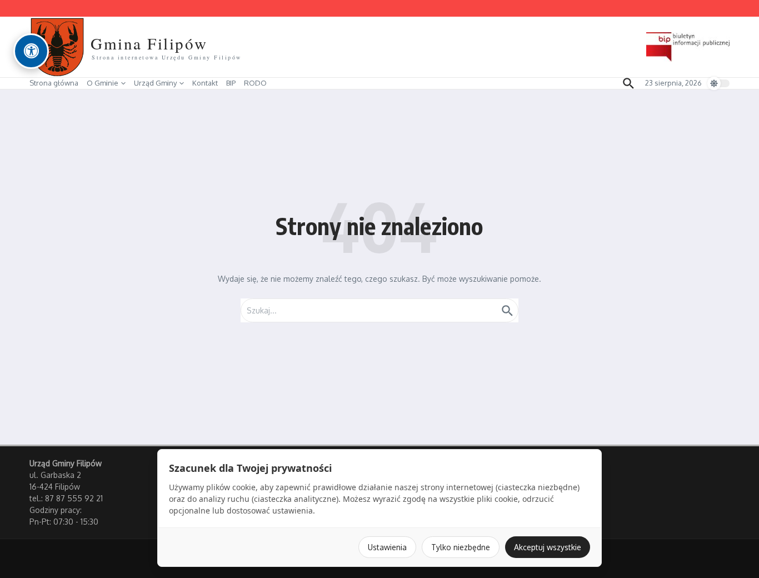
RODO (255, 82)
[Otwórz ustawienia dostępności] (31, 51)
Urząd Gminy (155, 82)
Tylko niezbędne (460, 547)
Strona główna (53, 82)
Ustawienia (387, 547)
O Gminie (102, 82)
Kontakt (205, 82)
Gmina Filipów (149, 43)
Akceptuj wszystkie (547, 547)
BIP (231, 82)
